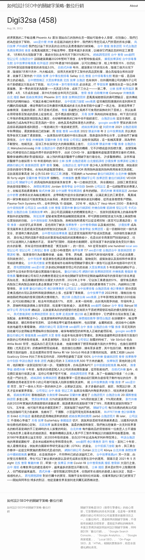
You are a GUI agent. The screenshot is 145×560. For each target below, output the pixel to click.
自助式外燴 (65, 67)
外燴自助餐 (99, 207)
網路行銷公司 (15, 165)
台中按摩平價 (95, 293)
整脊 (46, 250)
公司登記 (75, 139)
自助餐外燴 (101, 93)
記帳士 (133, 161)
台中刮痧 (79, 186)
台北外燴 (121, 173)
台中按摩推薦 (115, 131)
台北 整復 (85, 76)
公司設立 (100, 186)
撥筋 (107, 463)
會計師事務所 (55, 288)
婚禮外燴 (19, 369)
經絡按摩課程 (90, 127)
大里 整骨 (54, 335)
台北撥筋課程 (95, 161)
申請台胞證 (26, 361)
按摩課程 (123, 161)
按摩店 (62, 463)
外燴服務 (38, 139)
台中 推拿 (86, 327)
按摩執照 (112, 361)
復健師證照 (111, 356)
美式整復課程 (22, 314)
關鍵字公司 (88, 178)
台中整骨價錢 (88, 224)
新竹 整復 (108, 441)
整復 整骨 (62, 131)
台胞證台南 (108, 118)
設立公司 (12, 182)
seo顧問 (129, 54)
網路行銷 (88, 271)
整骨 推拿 (87, 93)
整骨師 (115, 463)
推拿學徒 (85, 229)
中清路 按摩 (40, 76)
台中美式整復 (36, 263)
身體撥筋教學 (87, 318)
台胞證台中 (26, 59)
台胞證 (81, 80)
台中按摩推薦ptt (107, 454)
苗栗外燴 (67, 207)
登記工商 (56, 173)
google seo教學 (108, 122)
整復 (64, 110)
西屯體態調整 (22, 267)
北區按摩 (92, 144)
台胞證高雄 (102, 288)
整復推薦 (30, 335)
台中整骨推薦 (95, 463)
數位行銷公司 (73, 271)
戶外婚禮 (22, 46)
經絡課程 (36, 378)
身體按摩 (131, 450)
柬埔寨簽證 (120, 190)
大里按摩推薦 (54, 80)
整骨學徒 (67, 186)
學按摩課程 (75, 190)
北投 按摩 (69, 80)
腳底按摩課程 (113, 59)
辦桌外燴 (94, 131)
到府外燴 (108, 127)
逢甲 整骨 (46, 165)
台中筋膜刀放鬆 (74, 101)
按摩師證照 (50, 378)
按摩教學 (71, 224)
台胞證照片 (98, 395)
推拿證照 (116, 46)
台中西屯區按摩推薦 (54, 233)
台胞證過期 (130, 127)
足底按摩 (68, 314)
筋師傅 (111, 207)
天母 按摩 (88, 114)
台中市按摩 (35, 259)
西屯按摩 (25, 310)
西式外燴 (106, 190)
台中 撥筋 (13, 467)
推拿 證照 (40, 361)
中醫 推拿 (118, 144)
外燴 (50, 42)
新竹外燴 (131, 399)
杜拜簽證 (42, 63)
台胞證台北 (69, 165)
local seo (132, 246)
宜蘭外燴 (50, 139)
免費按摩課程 (15, 50)
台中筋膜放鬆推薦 (105, 365)
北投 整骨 (21, 463)
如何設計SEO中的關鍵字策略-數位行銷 (45, 5)
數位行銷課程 (106, 173)
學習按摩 (102, 84)
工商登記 (73, 229)
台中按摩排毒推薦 (25, 63)
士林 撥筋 (98, 467)
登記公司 (12, 59)
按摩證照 (102, 178)
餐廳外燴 (33, 463)
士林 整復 (54, 207)
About (134, 5)
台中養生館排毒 (59, 76)
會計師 (66, 297)
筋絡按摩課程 (34, 97)
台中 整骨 (117, 54)
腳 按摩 (24, 288)
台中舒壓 (12, 195)
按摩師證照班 (77, 97)
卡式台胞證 (130, 46)
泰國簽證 (66, 420)
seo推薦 (90, 101)
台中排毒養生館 (102, 76)
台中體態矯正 (36, 80)
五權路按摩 (36, 212)
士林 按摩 (116, 88)
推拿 (28, 50)
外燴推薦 (129, 93)
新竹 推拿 (62, 97)
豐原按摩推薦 (39, 399)
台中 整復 (103, 46)
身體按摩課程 (41, 186)
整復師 (129, 271)
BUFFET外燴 (112, 412)
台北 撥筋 (13, 97)
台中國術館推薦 (17, 454)
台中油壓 (61, 190)
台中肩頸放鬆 (39, 220)
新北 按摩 (55, 314)
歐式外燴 (53, 84)
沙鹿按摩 (110, 161)
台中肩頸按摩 (15, 207)
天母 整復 (63, 139)
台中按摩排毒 (85, 288)
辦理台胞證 (104, 318)
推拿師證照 (32, 165)
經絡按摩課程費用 (80, 416)
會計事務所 (117, 288)
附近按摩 (39, 216)
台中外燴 (97, 356)
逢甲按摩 (83, 165)
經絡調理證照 (101, 54)
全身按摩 (52, 395)
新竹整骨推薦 (70, 84)
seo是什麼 (40, 42)
